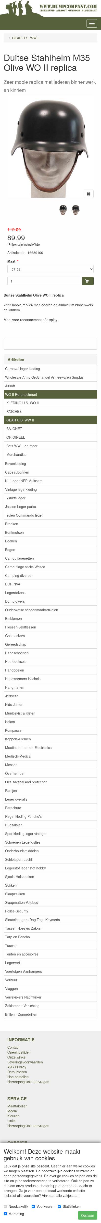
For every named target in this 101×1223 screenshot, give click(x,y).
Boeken (11, 540)
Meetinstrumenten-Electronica (28, 747)
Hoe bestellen (18, 1076)
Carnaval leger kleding (22, 368)
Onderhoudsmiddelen (22, 850)
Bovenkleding (15, 463)
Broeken (11, 523)
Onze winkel (16, 1057)
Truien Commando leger (24, 515)
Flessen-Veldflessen (20, 627)
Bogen (10, 549)
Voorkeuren (45, 1206)
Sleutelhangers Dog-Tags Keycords (32, 919)
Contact (13, 1047)
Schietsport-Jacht (18, 859)
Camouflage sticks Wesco (25, 566)
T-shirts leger (15, 497)
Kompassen (14, 730)
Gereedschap (15, 644)
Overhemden (15, 773)
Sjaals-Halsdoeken (19, 876)
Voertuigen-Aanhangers (23, 971)
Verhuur (11, 979)
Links (11, 1120)
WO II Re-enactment (21, 394)
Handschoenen (17, 652)
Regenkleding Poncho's (23, 816)
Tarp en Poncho (17, 936)
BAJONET (14, 428)
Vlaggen (11, 988)
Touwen (11, 945)
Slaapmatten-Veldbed (21, 902)
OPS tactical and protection (26, 781)
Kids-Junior (14, 704)
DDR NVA (12, 584)
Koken (10, 721)
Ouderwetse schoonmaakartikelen (31, 609)
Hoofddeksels (15, 661)
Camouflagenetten (19, 558)
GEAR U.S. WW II (20, 420)
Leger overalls (16, 799)
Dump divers (15, 601)
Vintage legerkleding (21, 489)
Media (12, 1110)
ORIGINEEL (15, 437)
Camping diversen (19, 575)
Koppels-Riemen (18, 738)
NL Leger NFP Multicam (23, 480)
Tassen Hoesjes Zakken (23, 928)
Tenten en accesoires (21, 954)
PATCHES (14, 411)
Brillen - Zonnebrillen (21, 1014)
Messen (11, 764)
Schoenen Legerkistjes (22, 842)
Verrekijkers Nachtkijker (23, 997)
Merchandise (16, 454)
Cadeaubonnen (17, 472)
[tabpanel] (63, 210)
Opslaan (87, 1215)
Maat (11, 261)
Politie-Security (16, 911)
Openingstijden (19, 1052)
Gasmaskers (15, 635)
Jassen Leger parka (20, 506)
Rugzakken (14, 824)
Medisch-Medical (18, 756)
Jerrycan (12, 695)
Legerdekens (15, 592)
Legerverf (12, 962)
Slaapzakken (15, 893)
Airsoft (10, 385)
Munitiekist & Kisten (20, 713)
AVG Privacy (16, 1066)
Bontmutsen (14, 532)
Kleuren (13, 1115)
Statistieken (72, 1206)
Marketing (16, 1213)
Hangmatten (14, 687)
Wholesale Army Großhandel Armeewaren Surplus (44, 377)
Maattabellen (17, 1106)
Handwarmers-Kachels (22, 678)
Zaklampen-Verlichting (22, 1005)
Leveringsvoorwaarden (25, 1061)
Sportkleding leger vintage (25, 833)
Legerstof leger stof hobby (25, 867)
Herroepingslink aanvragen (28, 1081)
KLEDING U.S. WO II (22, 402)
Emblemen (13, 618)
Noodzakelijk (18, 1206)
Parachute (13, 807)
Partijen (11, 790)
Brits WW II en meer (22, 445)
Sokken (11, 885)
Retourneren (17, 1071)
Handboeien (14, 670)
